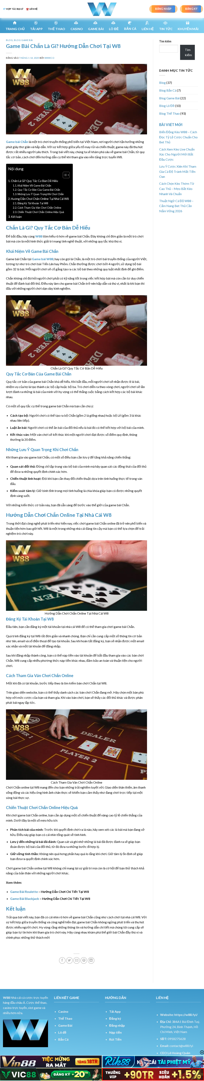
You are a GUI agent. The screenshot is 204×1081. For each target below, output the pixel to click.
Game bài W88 (42, 259)
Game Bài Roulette (24, 891)
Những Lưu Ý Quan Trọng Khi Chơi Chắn (41, 194)
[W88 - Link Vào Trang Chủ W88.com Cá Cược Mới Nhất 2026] (102, 9)
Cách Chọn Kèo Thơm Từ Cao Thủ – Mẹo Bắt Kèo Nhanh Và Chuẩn (176, 188)
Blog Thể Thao (169, 113)
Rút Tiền (115, 1039)
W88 (38, 236)
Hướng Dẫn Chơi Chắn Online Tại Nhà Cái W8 (40, 198)
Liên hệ (148, 29)
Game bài (96, 29)
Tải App (36, 29)
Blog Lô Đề (167, 106)
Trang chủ (15, 29)
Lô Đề (114, 29)
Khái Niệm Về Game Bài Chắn (34, 185)
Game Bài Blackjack (24, 898)
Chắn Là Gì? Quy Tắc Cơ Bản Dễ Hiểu (34, 181)
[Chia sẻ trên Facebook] (62, 960)
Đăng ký (115, 1018)
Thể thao (56, 29)
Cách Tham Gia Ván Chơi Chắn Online (39, 207)
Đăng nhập (117, 1025)
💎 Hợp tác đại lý (13, 9)
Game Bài (65, 1025)
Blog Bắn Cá (167, 90)
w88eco (49, 58)
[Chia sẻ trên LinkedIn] (91, 960)
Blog (9, 40)
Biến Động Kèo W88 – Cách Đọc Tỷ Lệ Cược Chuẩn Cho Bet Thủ (178, 137)
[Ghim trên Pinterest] (83, 960)
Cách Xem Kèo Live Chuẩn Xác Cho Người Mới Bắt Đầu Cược (177, 154)
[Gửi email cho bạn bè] (76, 960)
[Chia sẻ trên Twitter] (69, 960)
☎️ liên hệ (31, 9)
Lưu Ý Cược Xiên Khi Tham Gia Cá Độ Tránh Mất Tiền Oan (177, 171)
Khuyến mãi (188, 29)
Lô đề (62, 1032)
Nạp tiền (115, 1032)
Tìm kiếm (165, 41)
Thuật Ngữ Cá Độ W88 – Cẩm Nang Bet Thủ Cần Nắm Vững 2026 (176, 206)
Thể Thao (65, 1018)
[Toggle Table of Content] (64, 175)
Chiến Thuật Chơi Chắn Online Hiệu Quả (41, 212)
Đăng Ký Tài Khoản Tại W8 (33, 203)
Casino (77, 29)
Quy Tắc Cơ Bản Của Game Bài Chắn (39, 189)
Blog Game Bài (23, 40)
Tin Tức (166, 29)
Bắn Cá (130, 28)
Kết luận (16, 216)
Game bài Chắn (17, 142)
